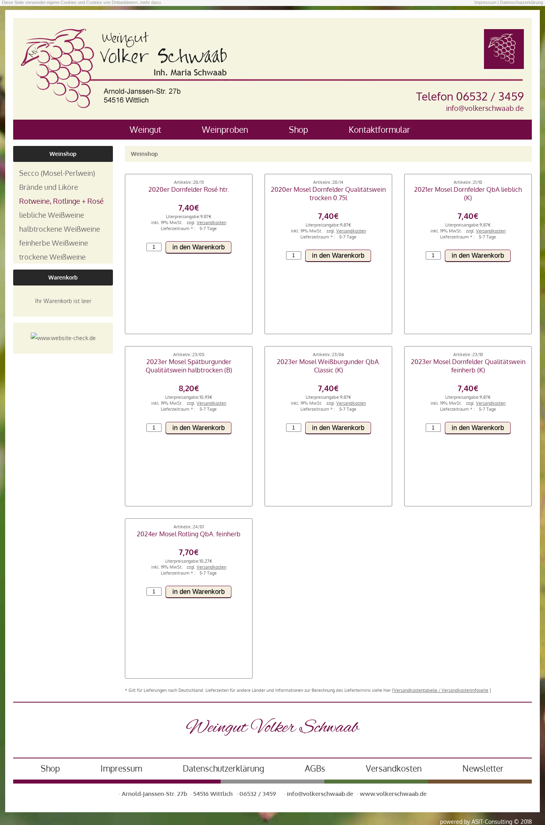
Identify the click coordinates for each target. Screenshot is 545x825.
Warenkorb (63, 277)
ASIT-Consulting (492, 821)
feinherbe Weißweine (53, 242)
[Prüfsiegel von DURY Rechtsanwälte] (63, 338)
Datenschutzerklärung (521, 2)
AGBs (315, 768)
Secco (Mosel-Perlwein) (57, 172)
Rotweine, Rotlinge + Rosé (61, 200)
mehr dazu (150, 2)
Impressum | (486, 2)
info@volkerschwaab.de (485, 107)
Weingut (145, 129)
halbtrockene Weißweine (59, 228)
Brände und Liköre (48, 186)
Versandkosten (394, 768)
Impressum (121, 768)
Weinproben (225, 129)
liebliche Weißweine (51, 214)
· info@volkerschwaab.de (318, 793)
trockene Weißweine (52, 256)
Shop (298, 129)
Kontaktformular (379, 129)
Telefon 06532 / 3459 (470, 96)
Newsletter (483, 768)
